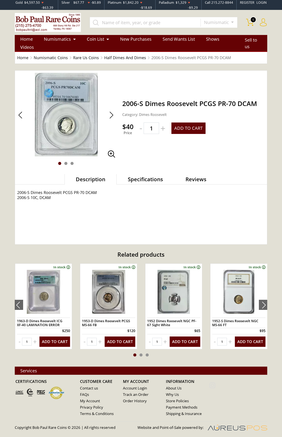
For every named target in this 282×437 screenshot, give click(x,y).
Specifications (145, 179)
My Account (90, 400)
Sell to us (251, 43)
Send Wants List (179, 39)
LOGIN (261, 2)
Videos (27, 47)
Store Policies (177, 400)
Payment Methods (181, 407)
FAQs (84, 394)
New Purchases (136, 39)
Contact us (89, 388)
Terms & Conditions (97, 413)
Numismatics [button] (57, 39)
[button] (60, 163)
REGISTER (247, 2)
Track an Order (135, 394)
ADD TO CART (188, 128)
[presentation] (19, 305)
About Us (174, 388)
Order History (135, 400)
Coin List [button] (95, 39)
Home (26, 39)
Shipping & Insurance (184, 413)
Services (28, 371)
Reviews (196, 179)
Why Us (172, 394)
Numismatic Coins (51, 57)
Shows (212, 39)
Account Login (135, 388)
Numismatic (217, 22)
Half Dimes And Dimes (125, 57)
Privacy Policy (91, 407)
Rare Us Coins (86, 57)
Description (90, 179)
